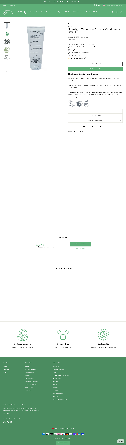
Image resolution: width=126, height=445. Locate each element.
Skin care (6, 370)
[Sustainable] (103, 335)
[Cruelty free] (63, 335)
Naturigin (73, 27)
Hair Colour (40, 12)
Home (69, 24)
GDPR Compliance (30, 385)
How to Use (95, 111)
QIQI (54, 373)
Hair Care (49, 12)
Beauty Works (57, 379)
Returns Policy (29, 373)
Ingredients (95, 116)
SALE (95, 12)
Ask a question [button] (80, 248)
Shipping (27, 376)
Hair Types (58, 12)
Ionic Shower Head (58, 370)
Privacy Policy (29, 379)
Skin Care (68, 12)
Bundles (5, 373)
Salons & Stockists (30, 370)
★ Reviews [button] (63, 443)
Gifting (31, 12)
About (5, 5)
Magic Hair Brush (58, 393)
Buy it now (95, 69)
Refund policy (29, 388)
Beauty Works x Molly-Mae (61, 376)
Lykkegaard (56, 390)
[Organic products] (22, 335)
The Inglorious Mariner (60, 399)
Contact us (12, 5)
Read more (6, 414)
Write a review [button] (80, 244)
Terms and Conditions (31, 382)
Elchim (55, 385)
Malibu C (55, 388)
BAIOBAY (55, 382)
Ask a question (95, 120)
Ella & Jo (55, 396)
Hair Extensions (78, 12)
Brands (88, 12)
